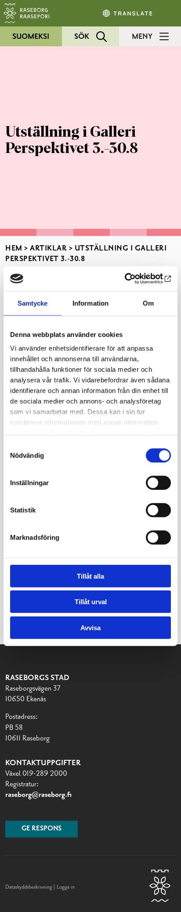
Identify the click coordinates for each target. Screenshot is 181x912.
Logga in (66, 887)
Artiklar (48, 248)
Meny (142, 36)
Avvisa (90, 627)
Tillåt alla (90, 575)
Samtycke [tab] (33, 302)
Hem (13, 248)
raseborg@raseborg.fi (38, 794)
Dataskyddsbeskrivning (29, 887)
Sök (81, 36)
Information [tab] (90, 302)
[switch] (158, 482)
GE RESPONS (42, 829)
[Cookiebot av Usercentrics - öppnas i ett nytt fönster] (132, 278)
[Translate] (128, 13)
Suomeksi (30, 36)
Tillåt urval (91, 602)
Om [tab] (148, 302)
